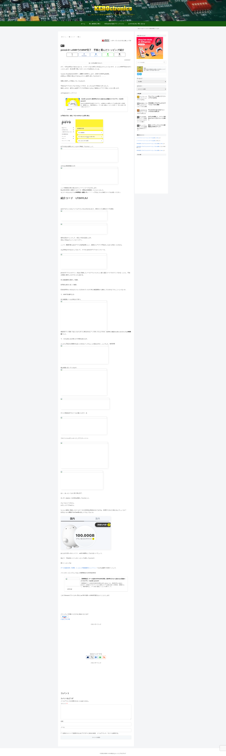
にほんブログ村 (65, 619)
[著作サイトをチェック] (88, 657)
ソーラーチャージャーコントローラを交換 (146, 137)
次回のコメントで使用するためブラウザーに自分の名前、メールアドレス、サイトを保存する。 (91, 733)
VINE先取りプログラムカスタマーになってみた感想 (148, 143)
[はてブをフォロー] (96, 657)
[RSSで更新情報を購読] (104, 657)
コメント (64, 703)
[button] (119, 55)
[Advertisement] (96, 637)
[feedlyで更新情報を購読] (100, 657)
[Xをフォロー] (92, 657)
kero (157, 137)
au (63, 45)
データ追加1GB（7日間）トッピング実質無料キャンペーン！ (79, 568)
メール (63, 727)
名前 (62, 721)
